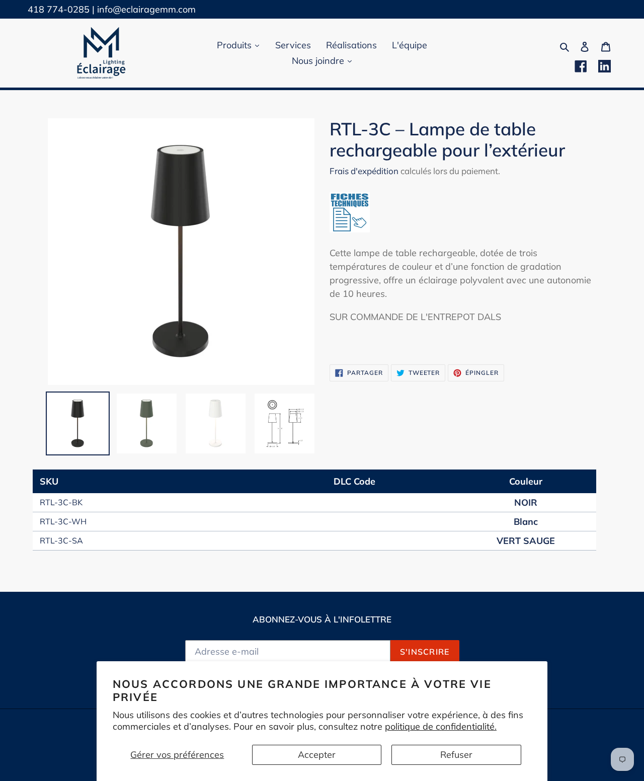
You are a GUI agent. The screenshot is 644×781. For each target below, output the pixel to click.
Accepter (317, 754)
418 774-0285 (59, 9)
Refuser (456, 754)
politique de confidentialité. (441, 726)
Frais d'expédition (364, 171)
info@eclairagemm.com (146, 9)
